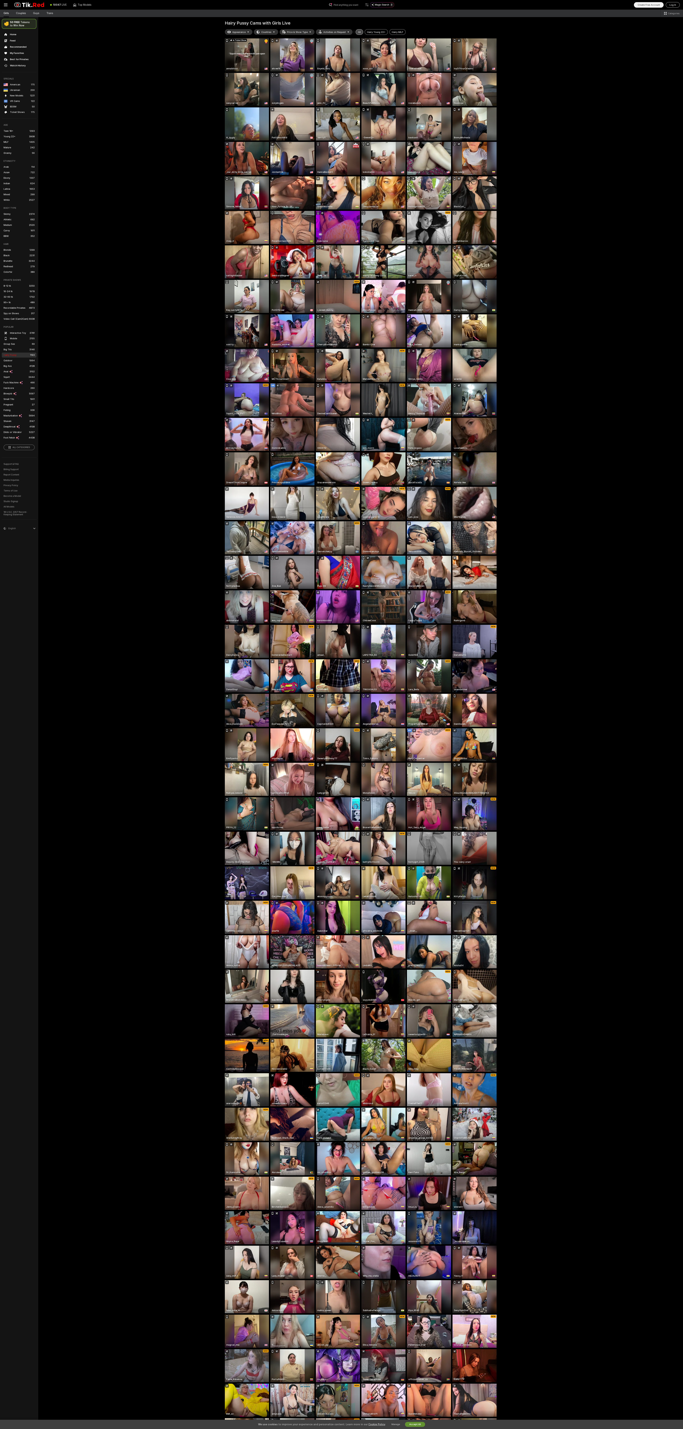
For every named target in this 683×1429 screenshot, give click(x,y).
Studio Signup (11, 501)
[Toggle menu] (5, 5)
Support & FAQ (11, 464)
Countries (266, 32)
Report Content (11, 474)
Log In (672, 5)
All (359, 32)
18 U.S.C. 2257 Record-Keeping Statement (15, 513)
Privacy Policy (11, 485)
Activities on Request (334, 32)
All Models (9, 506)
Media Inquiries (11, 480)
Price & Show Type (297, 32)
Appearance (239, 32)
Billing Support (11, 469)
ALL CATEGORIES (21, 447)
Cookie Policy (376, 1424)
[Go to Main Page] (29, 5)
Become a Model (12, 496)
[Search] (366, 4)
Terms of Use (10, 490)
